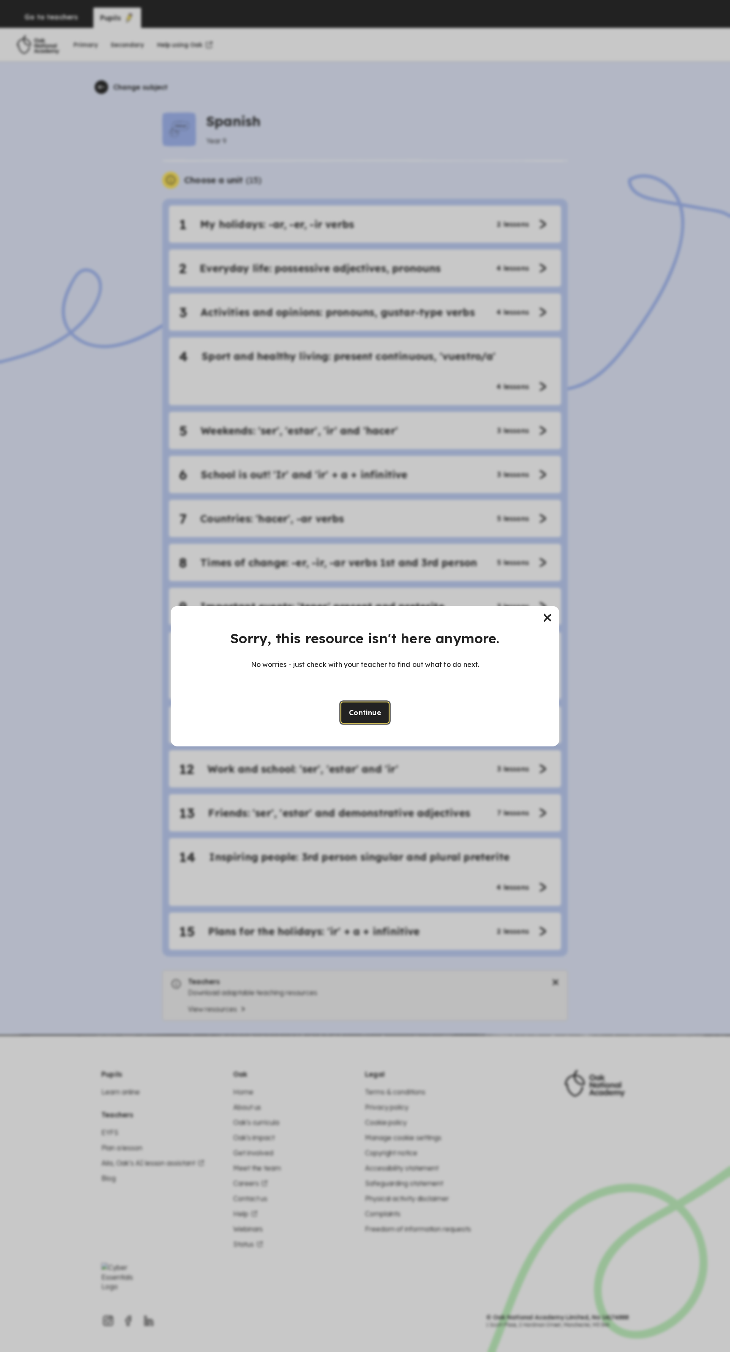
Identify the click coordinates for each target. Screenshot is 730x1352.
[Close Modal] (547, 618)
